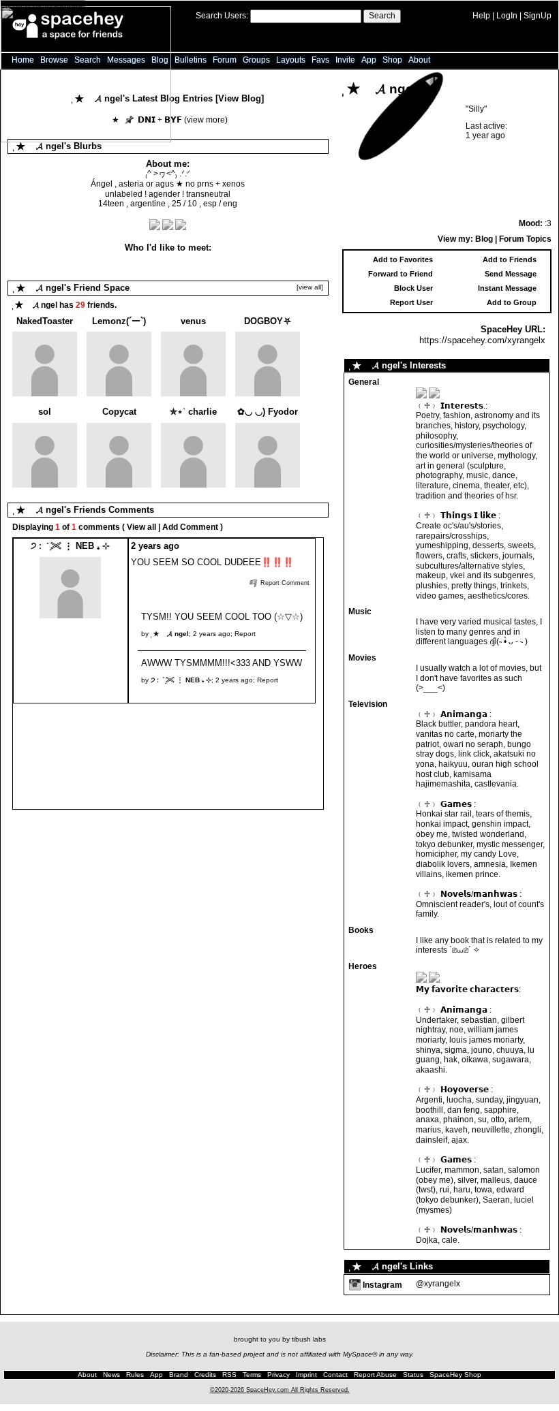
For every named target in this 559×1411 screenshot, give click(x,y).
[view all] (310, 287)
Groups (256, 60)
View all (141, 527)
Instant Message (507, 288)
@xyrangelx (438, 1283)
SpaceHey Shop (455, 1374)
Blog (484, 239)
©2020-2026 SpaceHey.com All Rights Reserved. (280, 1389)
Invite (345, 60)
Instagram (381, 1285)
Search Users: (222, 15)
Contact (335, 1374)
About (419, 60)
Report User (411, 302)
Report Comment (283, 583)
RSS (229, 1374)
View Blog (239, 98)
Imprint (306, 1374)
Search (382, 15)
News (111, 1374)
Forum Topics (525, 239)
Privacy (278, 1374)
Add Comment (190, 527)
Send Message (511, 274)
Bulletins (191, 60)
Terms (252, 1374)
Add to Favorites (403, 259)
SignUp (538, 15)
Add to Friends (510, 259)
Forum (225, 60)
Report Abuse (375, 1374)
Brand (178, 1374)
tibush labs (309, 1339)
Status (413, 1374)
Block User (413, 288)
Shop (392, 60)
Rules (135, 1374)
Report (245, 633)
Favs (320, 60)
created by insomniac (43, 5)
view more (206, 120)
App (368, 60)
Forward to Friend (400, 274)
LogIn (506, 15)
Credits (205, 1374)
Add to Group (512, 302)
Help (481, 15)
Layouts (290, 60)
